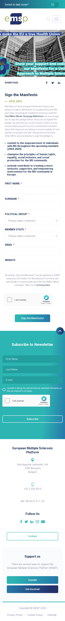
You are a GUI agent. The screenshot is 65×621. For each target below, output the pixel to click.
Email (9, 244)
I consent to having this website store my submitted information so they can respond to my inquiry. (34, 389)
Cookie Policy (35, 614)
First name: (13, 183)
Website (10, 260)
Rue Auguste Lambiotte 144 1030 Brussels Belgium (32, 468)
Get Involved (32, 589)
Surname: (12, 198)
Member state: (15, 229)
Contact (32, 536)
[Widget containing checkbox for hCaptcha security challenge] (28, 300)
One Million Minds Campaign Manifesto (24, 116)
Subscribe (32, 419)
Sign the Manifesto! (32, 318)
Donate (32, 579)
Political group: (17, 214)
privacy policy (43, 285)
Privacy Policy (15, 614)
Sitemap (52, 614)
